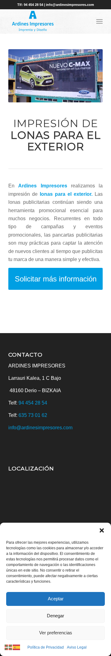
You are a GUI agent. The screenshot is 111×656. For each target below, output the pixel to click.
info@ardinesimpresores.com (40, 427)
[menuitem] (99, 21)
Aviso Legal (77, 647)
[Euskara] (9, 647)
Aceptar (56, 598)
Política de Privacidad (45, 647)
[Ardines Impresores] (46, 21)
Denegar (55, 615)
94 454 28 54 (32, 402)
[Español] (17, 647)
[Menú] (99, 21)
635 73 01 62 (32, 415)
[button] (102, 530)
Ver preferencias (55, 632)
